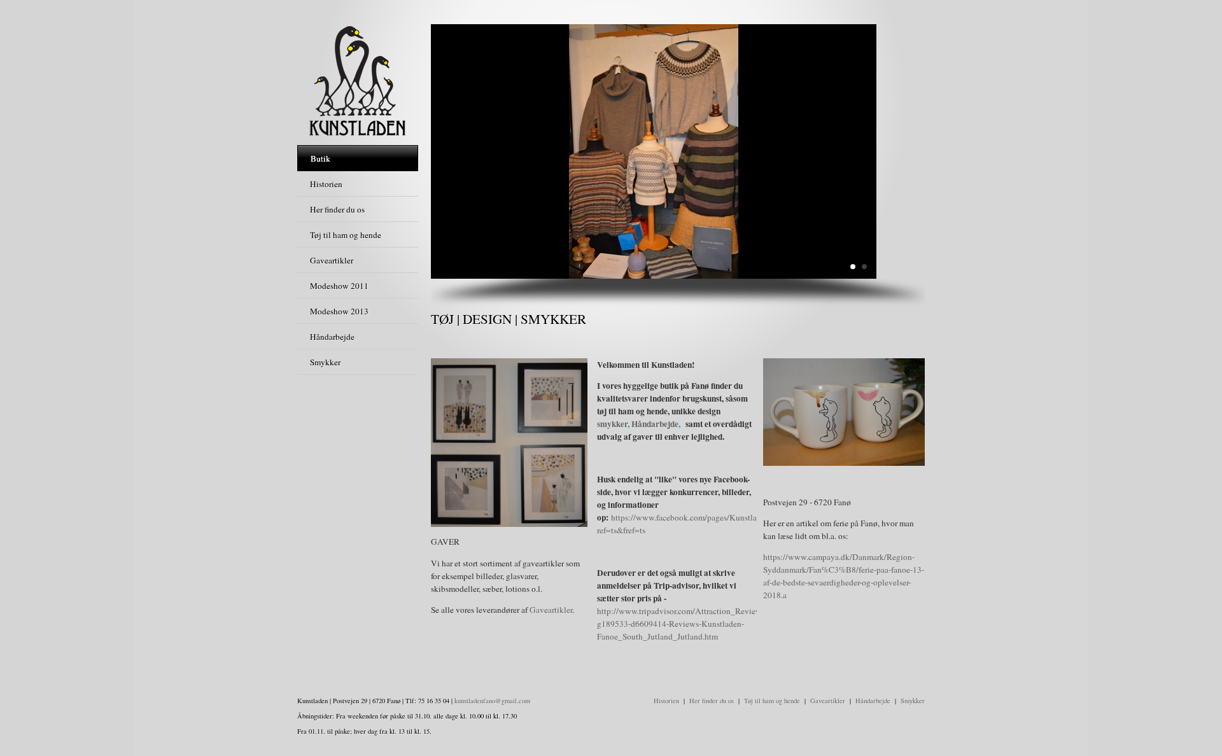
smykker (612, 423)
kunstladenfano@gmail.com (492, 700)
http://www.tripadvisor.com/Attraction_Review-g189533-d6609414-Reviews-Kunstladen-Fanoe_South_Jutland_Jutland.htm (680, 623)
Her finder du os (711, 700)
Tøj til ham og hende (772, 700)
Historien (666, 700)
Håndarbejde (654, 423)
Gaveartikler (551, 609)
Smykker (913, 700)
